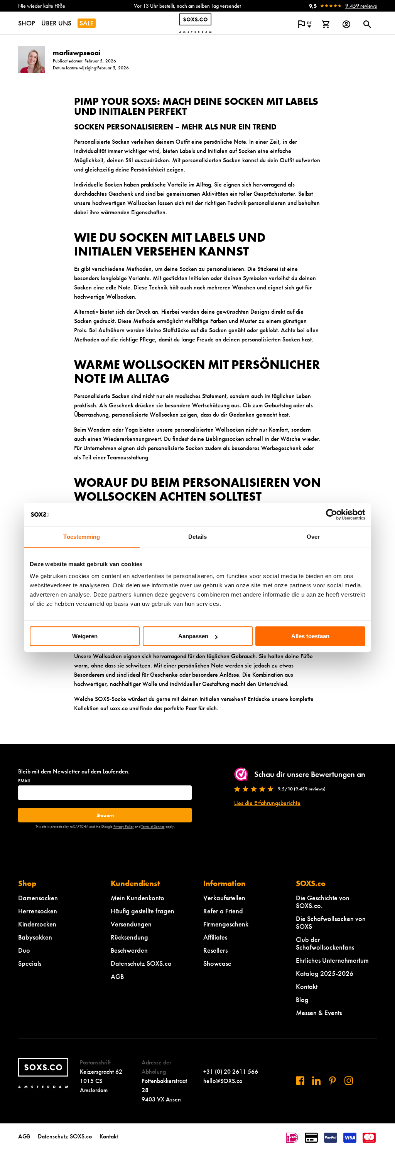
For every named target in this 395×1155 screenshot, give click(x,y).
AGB (117, 976)
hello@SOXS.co (222, 1081)
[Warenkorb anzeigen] (325, 24)
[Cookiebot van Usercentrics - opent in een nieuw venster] (331, 514)
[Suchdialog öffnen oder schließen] (367, 24)
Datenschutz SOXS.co (141, 963)
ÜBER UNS (56, 22)
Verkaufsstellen (224, 897)
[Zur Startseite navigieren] (195, 23)
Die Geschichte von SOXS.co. (322, 901)
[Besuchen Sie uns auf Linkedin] (316, 1080)
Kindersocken (37, 924)
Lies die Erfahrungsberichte (267, 803)
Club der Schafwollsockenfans (325, 943)
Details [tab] (197, 536)
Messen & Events (319, 1012)
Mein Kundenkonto (137, 897)
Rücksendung (129, 937)
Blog (302, 999)
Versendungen (131, 924)
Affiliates (215, 937)
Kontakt (306, 986)
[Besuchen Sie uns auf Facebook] (300, 1080)
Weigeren (85, 636)
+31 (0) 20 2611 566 (230, 1072)
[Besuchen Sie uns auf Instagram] (348, 1080)
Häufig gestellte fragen (142, 910)
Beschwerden (129, 950)
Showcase (217, 963)
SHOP (26, 22)
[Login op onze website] (346, 24)
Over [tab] (313, 536)
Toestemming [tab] (81, 536)
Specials (29, 963)
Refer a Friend (223, 910)
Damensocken (38, 897)
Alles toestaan (310, 636)
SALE (86, 22)
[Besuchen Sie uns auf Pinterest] (332, 1080)
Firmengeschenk (225, 924)
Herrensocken (37, 910)
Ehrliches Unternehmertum (332, 960)
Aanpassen (193, 636)
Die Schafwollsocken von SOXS (331, 922)
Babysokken (35, 937)
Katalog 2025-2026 (324, 973)
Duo (24, 950)
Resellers (215, 950)
